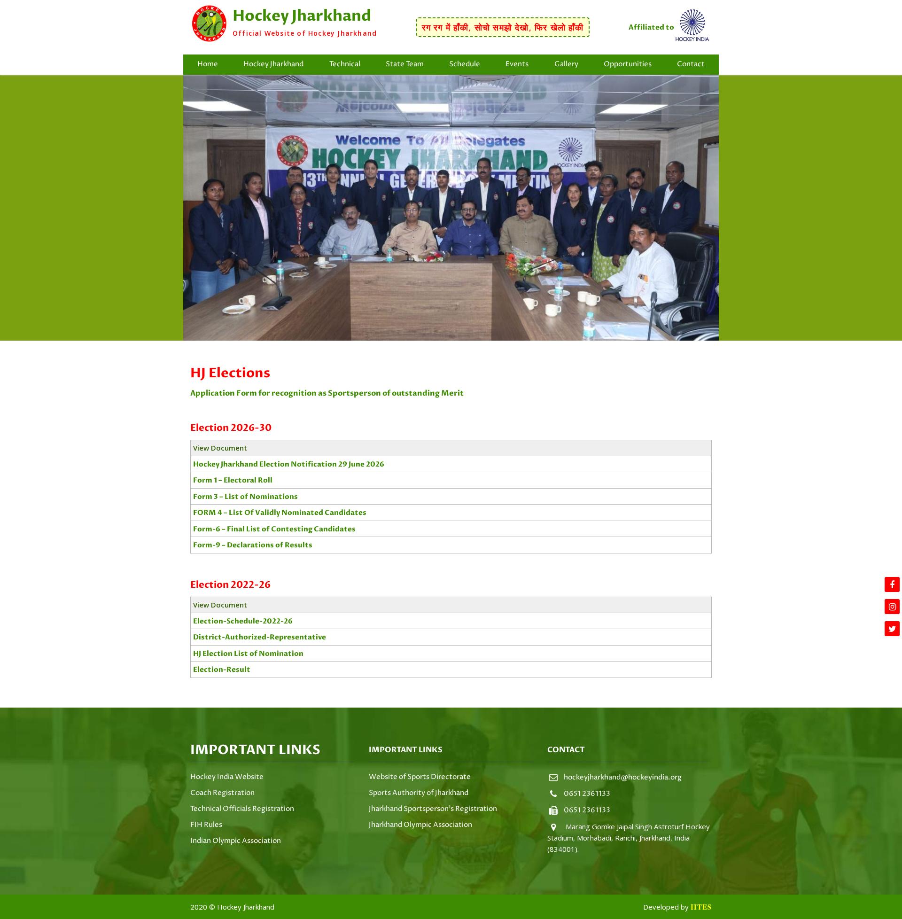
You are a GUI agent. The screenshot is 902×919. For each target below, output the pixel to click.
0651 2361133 (587, 794)
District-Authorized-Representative (259, 637)
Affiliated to (651, 27)
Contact (691, 64)
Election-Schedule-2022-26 (243, 621)
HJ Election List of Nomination (248, 653)
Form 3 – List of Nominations (245, 496)
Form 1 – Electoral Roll (232, 480)
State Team (405, 64)
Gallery (566, 64)
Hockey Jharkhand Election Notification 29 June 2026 (288, 464)
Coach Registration (222, 793)
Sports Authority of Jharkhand (418, 793)
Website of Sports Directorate (420, 777)
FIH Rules (206, 825)
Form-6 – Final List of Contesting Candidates (274, 529)
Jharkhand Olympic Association (420, 825)
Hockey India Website (227, 777)
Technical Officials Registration (242, 809)
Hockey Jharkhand (273, 64)
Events (517, 64)
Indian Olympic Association (235, 841)
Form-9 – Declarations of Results (252, 545)
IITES (701, 907)
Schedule (464, 64)
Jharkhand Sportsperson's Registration (433, 809)
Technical (344, 64)
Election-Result (221, 669)
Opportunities (628, 64)
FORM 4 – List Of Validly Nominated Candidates (279, 512)
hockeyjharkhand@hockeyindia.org (623, 777)
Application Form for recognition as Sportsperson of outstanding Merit (327, 393)
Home (207, 64)
